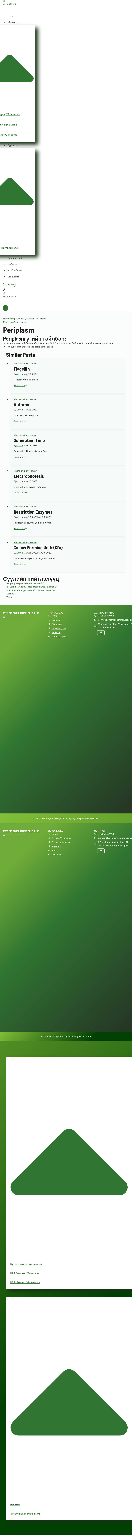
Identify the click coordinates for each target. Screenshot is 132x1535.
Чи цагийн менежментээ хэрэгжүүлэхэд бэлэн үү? (32, 586)
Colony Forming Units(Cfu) (38, 547)
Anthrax (21, 404)
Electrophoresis (29, 476)
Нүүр (10, 15)
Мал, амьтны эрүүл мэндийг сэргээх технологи (30, 590)
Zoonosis (10, 593)
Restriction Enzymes (33, 511)
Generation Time (29, 440)
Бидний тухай (15, 257)
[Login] (66, 289)
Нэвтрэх (9, 285)
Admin (19, 373)
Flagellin (22, 368)
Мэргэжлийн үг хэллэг (14, 322)
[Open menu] (5, 308)
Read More (20, 385)
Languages (13, 276)
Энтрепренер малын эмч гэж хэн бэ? (25, 583)
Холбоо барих (15, 270)
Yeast (9, 597)
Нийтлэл (12, 264)
